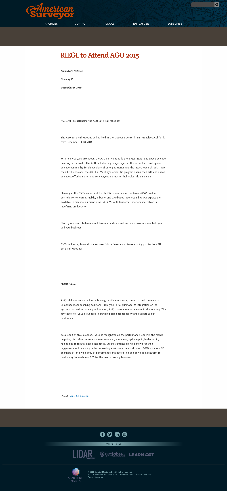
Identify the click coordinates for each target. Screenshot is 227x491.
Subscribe (175, 23)
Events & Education (78, 396)
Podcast (110, 23)
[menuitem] (51, 24)
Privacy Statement (96, 477)
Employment (142, 23)
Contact (81, 23)
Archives (51, 23)
